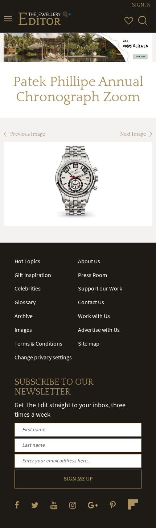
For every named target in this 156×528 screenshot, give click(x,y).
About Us (89, 261)
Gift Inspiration (33, 275)
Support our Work (100, 288)
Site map (88, 343)
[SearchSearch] (143, 24)
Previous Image (27, 134)
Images (23, 329)
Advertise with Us (99, 329)
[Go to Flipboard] (133, 504)
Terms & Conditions (38, 343)
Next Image (133, 134)
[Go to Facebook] (17, 505)
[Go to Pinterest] (113, 505)
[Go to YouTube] (53, 505)
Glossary (25, 302)
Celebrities (28, 288)
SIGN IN (141, 5)
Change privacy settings (43, 357)
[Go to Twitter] (34, 505)
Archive (24, 315)
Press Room (92, 275)
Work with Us (94, 315)
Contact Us (91, 302)
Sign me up (78, 479)
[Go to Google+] (93, 505)
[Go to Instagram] (72, 505)
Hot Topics (27, 261)
